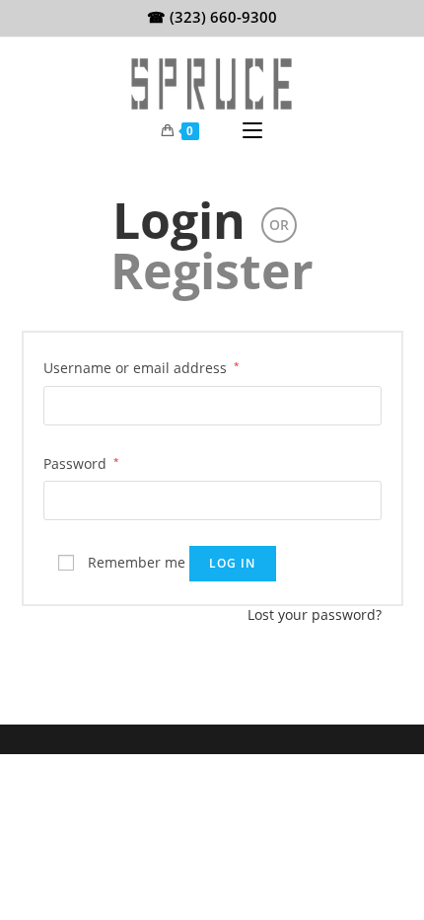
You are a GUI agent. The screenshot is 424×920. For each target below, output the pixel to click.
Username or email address (141, 367)
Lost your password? (314, 614)
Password (81, 463)
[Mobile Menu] (252, 131)
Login (179, 220)
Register (212, 270)
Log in (232, 563)
